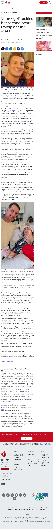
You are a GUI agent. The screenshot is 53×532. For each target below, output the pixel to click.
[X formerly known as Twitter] (12, 495)
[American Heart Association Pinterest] (14, 498)
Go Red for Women (32, 463)
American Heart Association (44, 455)
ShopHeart (30, 465)
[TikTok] (16, 495)
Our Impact (17, 457)
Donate (45, 2)
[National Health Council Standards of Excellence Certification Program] (33, 495)
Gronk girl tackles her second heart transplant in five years (24, 8)
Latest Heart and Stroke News (18, 466)
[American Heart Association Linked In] (24, 495)
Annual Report (17, 459)
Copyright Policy (45, 507)
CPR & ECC (43, 460)
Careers (16, 471)
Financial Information (19, 461)
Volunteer (30, 461)
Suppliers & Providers (27, 511)
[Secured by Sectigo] (40, 498)
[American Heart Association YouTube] (20, 495)
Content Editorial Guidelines (14, 511)
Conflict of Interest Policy (21, 509)
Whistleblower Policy (40, 509)
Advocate (30, 459)
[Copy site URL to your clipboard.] (18, 49)
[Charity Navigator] (43, 495)
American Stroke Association (45, 458)
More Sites (43, 465)
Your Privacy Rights (26, 514)
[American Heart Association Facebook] (4, 495)
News (6, 8)
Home (2, 8)
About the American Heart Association (19, 455)
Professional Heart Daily (45, 463)
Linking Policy (31, 509)
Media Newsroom (18, 469)
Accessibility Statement (34, 507)
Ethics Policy (11, 509)
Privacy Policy (11, 507)
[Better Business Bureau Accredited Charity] (37, 495)
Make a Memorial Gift (33, 456)
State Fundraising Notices (39, 511)
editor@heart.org (9, 361)
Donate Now (26, 438)
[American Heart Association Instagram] (8, 495)
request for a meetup (16, 110)
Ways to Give (31, 457)
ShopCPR (30, 466)
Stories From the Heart (7, 355)
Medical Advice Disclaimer (22, 507)
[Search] (50, 2)
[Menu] (2, 2)
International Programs (17, 463)
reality (29, 113)
